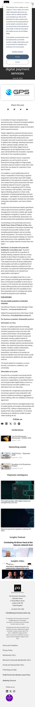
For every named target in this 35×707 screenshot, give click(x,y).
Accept (17, 57)
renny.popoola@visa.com (18, 309)
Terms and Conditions (10, 645)
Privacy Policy (8, 650)
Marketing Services (9, 680)
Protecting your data (10, 670)
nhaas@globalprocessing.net (21, 315)
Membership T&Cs (9, 655)
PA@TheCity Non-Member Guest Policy (16, 675)
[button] (8, 109)
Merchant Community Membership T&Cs (17, 660)
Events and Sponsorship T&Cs (13, 665)
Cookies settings (17, 51)
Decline (17, 62)
